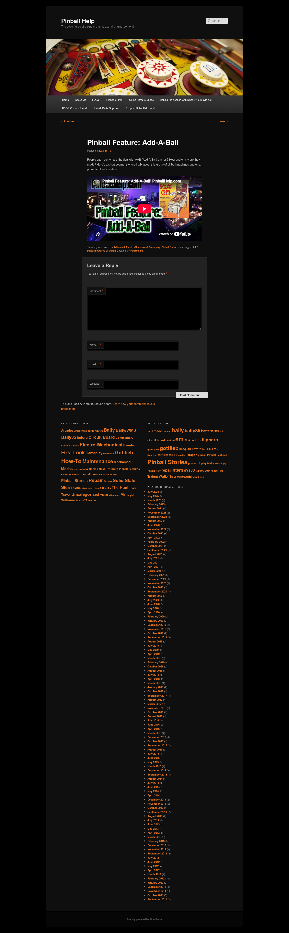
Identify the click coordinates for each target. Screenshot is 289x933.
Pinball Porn (89, 474)
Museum (76, 469)
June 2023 (153, 525)
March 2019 (154, 658)
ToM (220, 470)
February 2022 (156, 541)
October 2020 (155, 587)
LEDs (215, 449)
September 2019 (157, 637)
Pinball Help (78, 20)
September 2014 (157, 774)
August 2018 (154, 670)
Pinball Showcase (107, 474)
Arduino (167, 431)
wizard (195, 476)
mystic (181, 455)
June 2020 (153, 604)
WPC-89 (81, 500)
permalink (138, 250)
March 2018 (154, 683)
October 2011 (155, 895)
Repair (95, 480)
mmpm (163, 454)
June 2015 (153, 758)
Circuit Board (101, 437)
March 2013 (154, 837)
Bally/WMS (126, 430)
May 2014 (153, 791)
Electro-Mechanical (137, 247)
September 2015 (157, 745)
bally (178, 430)
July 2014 (153, 783)
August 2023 (154, 521)
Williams (68, 500)
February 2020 (156, 616)
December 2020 (156, 579)
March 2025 (154, 500)
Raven (151, 470)
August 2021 (154, 554)
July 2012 (153, 857)
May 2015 (153, 762)
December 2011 (156, 887)
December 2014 (156, 770)
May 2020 (153, 608)
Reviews (108, 481)
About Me (80, 100)
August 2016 (154, 716)
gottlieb (169, 448)
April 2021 (153, 566)
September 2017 (157, 695)
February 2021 (156, 575)
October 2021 (155, 546)
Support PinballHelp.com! (140, 108)
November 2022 (156, 529)
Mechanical (122, 461)
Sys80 (77, 488)
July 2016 (153, 720)
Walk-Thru (167, 476)
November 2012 (156, 849)
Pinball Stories (74, 480)
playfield (206, 463)
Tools (132, 488)
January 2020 (155, 620)
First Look (73, 452)
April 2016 (153, 729)
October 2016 (155, 712)
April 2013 (153, 833)
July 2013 (153, 820)
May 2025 (153, 496)
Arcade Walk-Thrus (84, 430)
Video (104, 494)
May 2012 (153, 866)
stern (178, 470)
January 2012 (155, 882)
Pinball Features (170, 247)
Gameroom (108, 453)
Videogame (114, 494)
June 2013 (153, 824)
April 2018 (153, 679)
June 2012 (153, 862)
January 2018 (155, 687)
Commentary (124, 438)
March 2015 (154, 766)
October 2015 (155, 741)
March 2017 (154, 704)
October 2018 (155, 666)
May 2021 (153, 562)
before (82, 437)
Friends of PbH (114, 100)
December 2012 (156, 845)
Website (94, 383)
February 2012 (156, 878)
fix (199, 440)
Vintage (127, 494)
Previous (67, 121)
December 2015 (156, 737)
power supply (219, 463)
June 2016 (153, 724)
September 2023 (157, 516)
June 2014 (153, 787)
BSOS (218, 431)
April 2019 (153, 654)
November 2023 (156, 512)
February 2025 (156, 504)
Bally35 (68, 437)
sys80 (189, 470)
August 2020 (154, 596)
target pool (203, 470)
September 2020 (157, 591)
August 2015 (154, 749)
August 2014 (154, 778)
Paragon (191, 455)
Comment (96, 291)
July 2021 (153, 558)
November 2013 (156, 803)
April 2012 (153, 870)
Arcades (67, 430)
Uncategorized (85, 494)
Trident (152, 476)
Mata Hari (152, 455)
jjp (203, 449)
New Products (108, 469)
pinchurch (194, 463)
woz (202, 476)
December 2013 (156, 799)
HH (189, 449)
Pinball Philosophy (71, 474)
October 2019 (155, 633)
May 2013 (153, 828)
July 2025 (153, 491)
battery (207, 430)
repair (166, 470)
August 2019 (154, 641)
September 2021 (157, 550)
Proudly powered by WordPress (144, 919)
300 (149, 431)
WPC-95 (92, 500)
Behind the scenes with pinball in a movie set (186, 100)
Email (96, 364)
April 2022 (153, 537)
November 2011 (156, 891)
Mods (66, 468)
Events (128, 445)
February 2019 (156, 662)
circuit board (156, 440)
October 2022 (155, 533)
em (179, 439)
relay (158, 470)
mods (173, 454)
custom (170, 440)
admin (112, 250)
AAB (195, 247)
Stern (66, 487)
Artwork (99, 430)
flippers (210, 439)
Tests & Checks (101, 488)
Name (96, 345)
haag (182, 449)
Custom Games (70, 445)
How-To (71, 461)
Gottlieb (124, 452)
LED (208, 449)
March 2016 (154, 733)
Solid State (124, 480)
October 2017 (155, 691)
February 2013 (156, 841)
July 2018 (153, 675)
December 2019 (156, 625)
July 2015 (153, 753)
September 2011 (157, 899)
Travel (66, 494)
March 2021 (154, 571)
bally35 (192, 430)
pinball (202, 455)
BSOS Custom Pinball (74, 108)
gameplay (153, 449)
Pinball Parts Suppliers (107, 108)
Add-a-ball (119, 247)
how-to (196, 449)
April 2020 (153, 612)
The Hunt (120, 487)
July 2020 (153, 600)
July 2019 (153, 645)
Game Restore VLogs (141, 100)
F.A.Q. (96, 100)
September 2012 (157, 853)
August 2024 (154, 508)
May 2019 (153, 650)
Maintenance (97, 461)
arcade (157, 431)
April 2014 (153, 795)
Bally (109, 429)
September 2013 (157, 812)
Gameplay (154, 247)
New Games (90, 469)
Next (224, 121)
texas (214, 470)
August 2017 (154, 700)
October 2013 (155, 808)
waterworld (184, 477)
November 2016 (156, 708)
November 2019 (156, 629)
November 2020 (156, 583)
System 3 (87, 488)
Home (65, 100)
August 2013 (154, 816)
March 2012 (154, 874)
